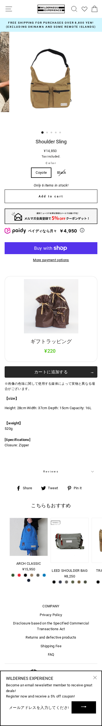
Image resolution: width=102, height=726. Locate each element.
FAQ (51, 654)
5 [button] (60, 133)
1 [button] (42, 132)
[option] (51, 25)
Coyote (41, 173)
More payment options (51, 260)
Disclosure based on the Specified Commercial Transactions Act (51, 626)
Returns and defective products (51, 637)
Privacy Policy (51, 615)
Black (61, 173)
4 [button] (56, 133)
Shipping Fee (51, 646)
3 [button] (52, 133)
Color (51, 163)
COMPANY (50, 606)
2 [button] (47, 133)
